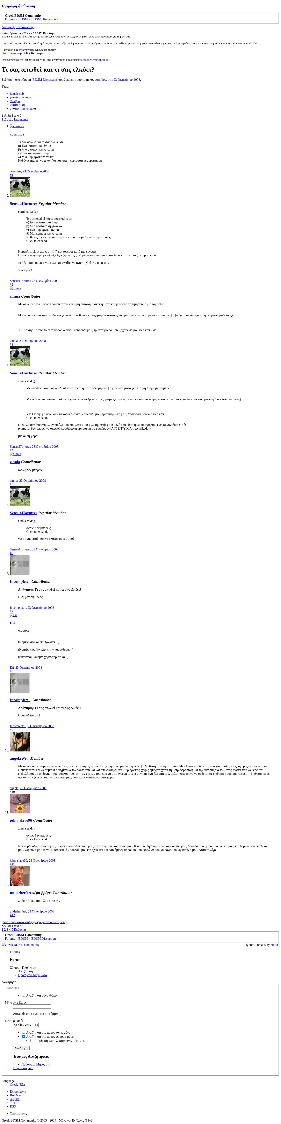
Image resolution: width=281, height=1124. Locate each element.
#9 (11, 729)
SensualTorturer (23, 203)
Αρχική (15, 1099)
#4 (11, 450)
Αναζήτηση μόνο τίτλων (42, 995)
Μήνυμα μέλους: (16, 1002)
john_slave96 (21, 820)
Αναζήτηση (25, 971)
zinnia (15, 296)
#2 (11, 284)
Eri (12, 623)
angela (15, 758)
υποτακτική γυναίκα (23, 108)
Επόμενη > (21, 119)
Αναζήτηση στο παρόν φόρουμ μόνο (50, 1036)
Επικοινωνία (18, 1091)
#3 (11, 344)
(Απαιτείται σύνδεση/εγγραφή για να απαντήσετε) (34, 922)
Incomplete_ (20, 581)
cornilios (100, 79)
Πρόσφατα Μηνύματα (32, 975)
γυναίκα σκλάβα (20, 97)
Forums (15, 951)
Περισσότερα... (23, 1068)
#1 (11, 175)
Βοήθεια (15, 1095)
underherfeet (20, 892)
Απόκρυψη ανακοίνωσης (18, 27)
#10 (12, 791)
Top (12, 1102)
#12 (12, 915)
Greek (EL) (17, 1084)
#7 (11, 611)
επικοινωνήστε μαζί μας (96, 59)
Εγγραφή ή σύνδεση (18, 6)
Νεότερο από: (14, 1020)
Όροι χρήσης (18, 1113)
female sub (17, 93)
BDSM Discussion (45, 79)
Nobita (275, 944)
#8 (11, 671)
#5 (11, 484)
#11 (12, 864)
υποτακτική (17, 104)
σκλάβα (15, 101)
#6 (11, 553)
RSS (13, 1106)
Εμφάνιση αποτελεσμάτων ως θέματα (59, 1040)
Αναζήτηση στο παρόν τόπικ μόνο (48, 1032)
